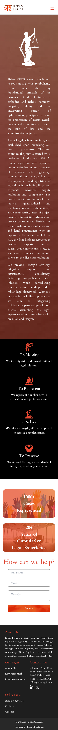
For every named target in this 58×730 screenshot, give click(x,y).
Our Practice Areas (15, 679)
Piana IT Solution (35, 726)
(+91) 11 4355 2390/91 (40, 678)
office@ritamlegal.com (41, 682)
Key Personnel (13, 673)
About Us (10, 668)
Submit (29, 608)
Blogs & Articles (14, 701)
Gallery (9, 706)
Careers (9, 711)
